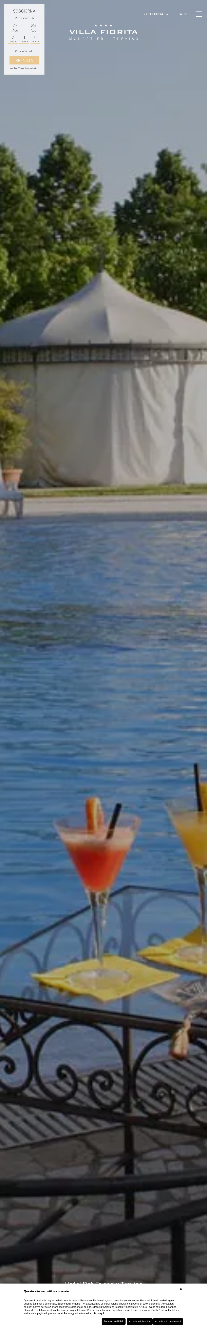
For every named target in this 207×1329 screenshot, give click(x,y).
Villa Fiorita (154, 14)
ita (179, 14)
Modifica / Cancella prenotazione (24, 68)
